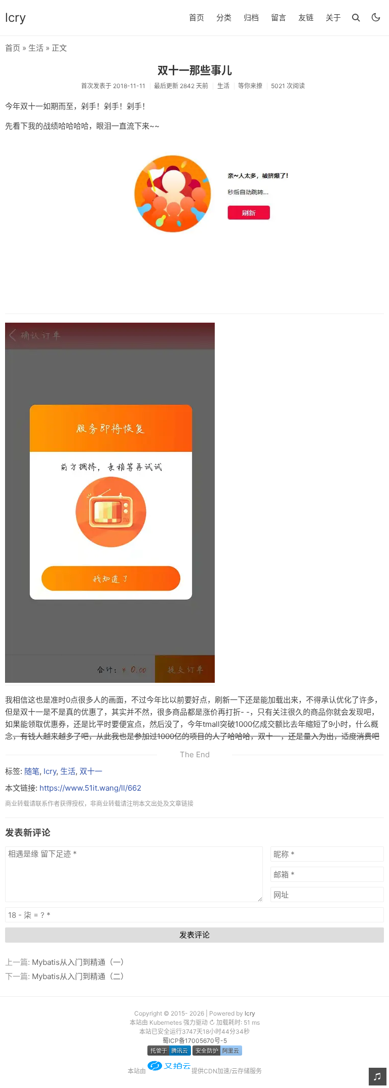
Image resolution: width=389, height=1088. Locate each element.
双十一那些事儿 (195, 70)
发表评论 (194, 935)
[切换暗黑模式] (376, 17)
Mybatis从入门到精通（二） (80, 976)
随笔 (32, 771)
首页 (196, 17)
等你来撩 (250, 86)
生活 (36, 48)
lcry (15, 17)
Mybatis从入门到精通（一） (80, 962)
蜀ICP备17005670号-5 (195, 1040)
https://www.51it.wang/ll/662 (90, 788)
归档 (251, 17)
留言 (278, 17)
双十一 (91, 771)
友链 (306, 17)
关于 (333, 17)
